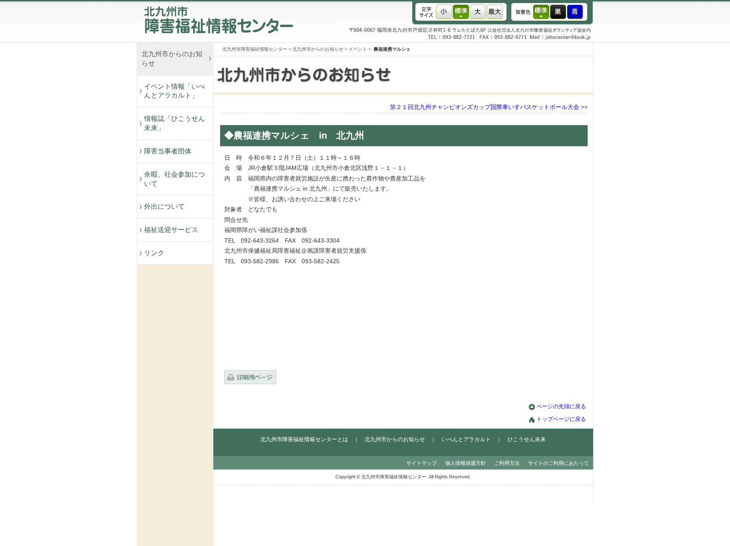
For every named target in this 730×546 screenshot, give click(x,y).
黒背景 (558, 12)
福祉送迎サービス (174, 229)
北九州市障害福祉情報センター (254, 49)
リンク (154, 253)
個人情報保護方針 (465, 463)
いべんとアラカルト (466, 439)
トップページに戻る (561, 419)
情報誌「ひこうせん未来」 (174, 123)
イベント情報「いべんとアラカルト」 (174, 91)
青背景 (575, 12)
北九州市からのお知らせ (172, 58)
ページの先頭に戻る (561, 407)
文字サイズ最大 (495, 12)
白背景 (541, 12)
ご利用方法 (507, 463)
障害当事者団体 (167, 151)
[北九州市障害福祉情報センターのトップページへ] (216, 40)
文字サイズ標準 (461, 12)
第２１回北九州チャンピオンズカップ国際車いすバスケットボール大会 (484, 107)
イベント (358, 49)
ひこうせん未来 (526, 439)
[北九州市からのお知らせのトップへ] (420, 90)
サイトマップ (421, 463)
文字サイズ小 (444, 12)
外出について (164, 206)
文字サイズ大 (478, 12)
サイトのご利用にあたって (558, 463)
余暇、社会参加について (174, 179)
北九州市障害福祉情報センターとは (304, 439)
